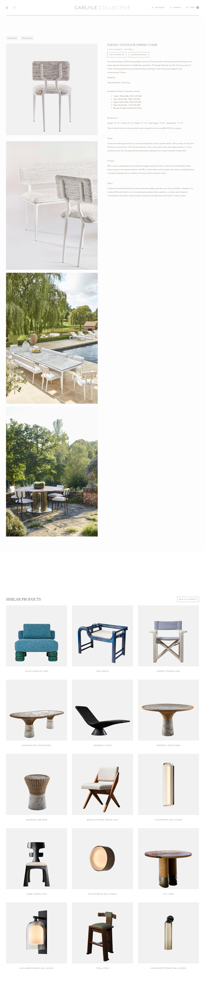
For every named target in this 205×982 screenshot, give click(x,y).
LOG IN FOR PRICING (117, 55)
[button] (192, 7)
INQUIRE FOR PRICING (139, 55)
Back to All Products (188, 599)
